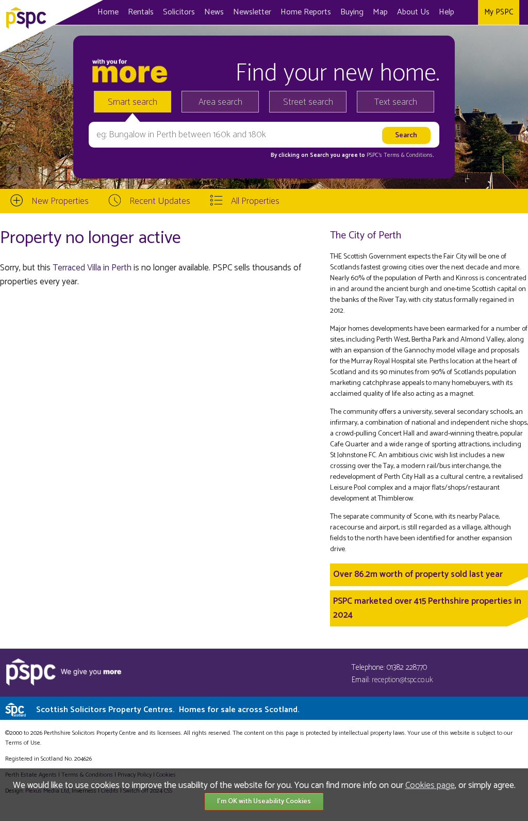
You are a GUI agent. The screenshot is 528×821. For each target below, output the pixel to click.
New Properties (60, 201)
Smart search (132, 102)
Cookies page (430, 785)
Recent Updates (159, 201)
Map (380, 12)
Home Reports (305, 12)
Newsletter (252, 12)
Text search (395, 102)
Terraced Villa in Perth (92, 268)
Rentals (141, 12)
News (214, 12)
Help (446, 12)
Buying (352, 12)
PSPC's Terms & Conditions (400, 155)
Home (108, 12)
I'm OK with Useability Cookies (264, 801)
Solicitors (179, 12)
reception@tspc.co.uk (402, 679)
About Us (413, 12)
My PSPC (498, 12)
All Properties (255, 201)
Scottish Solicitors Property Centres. (167, 710)
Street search (308, 102)
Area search (220, 102)
